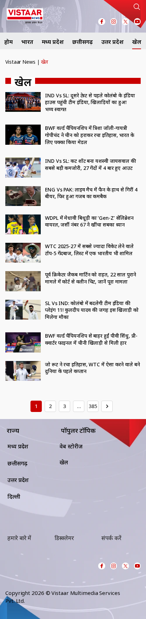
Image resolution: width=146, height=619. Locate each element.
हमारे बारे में (19, 538)
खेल (136, 42)
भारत (27, 42)
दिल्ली (13, 496)
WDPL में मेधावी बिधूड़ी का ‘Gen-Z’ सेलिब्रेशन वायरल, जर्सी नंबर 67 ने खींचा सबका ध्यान (89, 221)
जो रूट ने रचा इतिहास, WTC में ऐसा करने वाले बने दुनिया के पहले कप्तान (92, 368)
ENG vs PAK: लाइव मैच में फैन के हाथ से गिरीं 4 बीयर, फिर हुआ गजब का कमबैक (91, 193)
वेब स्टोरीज (71, 446)
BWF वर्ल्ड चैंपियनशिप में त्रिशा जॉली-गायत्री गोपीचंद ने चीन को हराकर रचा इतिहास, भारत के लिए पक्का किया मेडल (89, 135)
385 (93, 406)
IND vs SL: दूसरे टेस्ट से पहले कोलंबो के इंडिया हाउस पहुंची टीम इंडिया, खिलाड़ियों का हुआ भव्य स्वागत (90, 102)
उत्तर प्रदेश (112, 42)
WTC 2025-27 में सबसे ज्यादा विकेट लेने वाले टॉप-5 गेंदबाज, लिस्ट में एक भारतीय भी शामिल (89, 250)
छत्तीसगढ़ (82, 42)
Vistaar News (20, 61)
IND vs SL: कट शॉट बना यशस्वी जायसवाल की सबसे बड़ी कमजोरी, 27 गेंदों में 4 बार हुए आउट (90, 164)
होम (8, 42)
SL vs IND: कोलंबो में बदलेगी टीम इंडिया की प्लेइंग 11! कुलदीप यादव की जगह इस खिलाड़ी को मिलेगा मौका (92, 310)
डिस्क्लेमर (64, 538)
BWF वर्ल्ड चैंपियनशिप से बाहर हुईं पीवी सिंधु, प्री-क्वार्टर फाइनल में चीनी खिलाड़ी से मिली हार (91, 339)
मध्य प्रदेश (53, 42)
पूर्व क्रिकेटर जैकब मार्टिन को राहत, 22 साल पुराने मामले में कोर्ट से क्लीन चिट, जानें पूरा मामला (90, 278)
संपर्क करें (111, 538)
